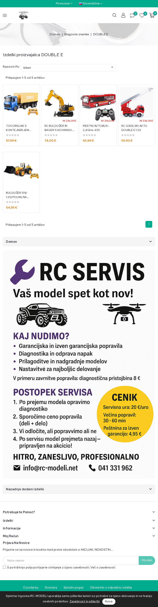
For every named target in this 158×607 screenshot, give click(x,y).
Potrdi (109, 601)
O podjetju (30, 587)
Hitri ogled (34, 91)
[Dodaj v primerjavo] (34, 99)
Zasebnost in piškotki (85, 601)
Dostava (51, 587)
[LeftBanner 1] (79, 364)
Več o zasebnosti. (103, 567)
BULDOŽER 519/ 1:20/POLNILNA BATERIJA (16, 197)
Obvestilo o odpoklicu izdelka (111, 587)
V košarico (18, 137)
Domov (11, 242)
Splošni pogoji (74, 587)
